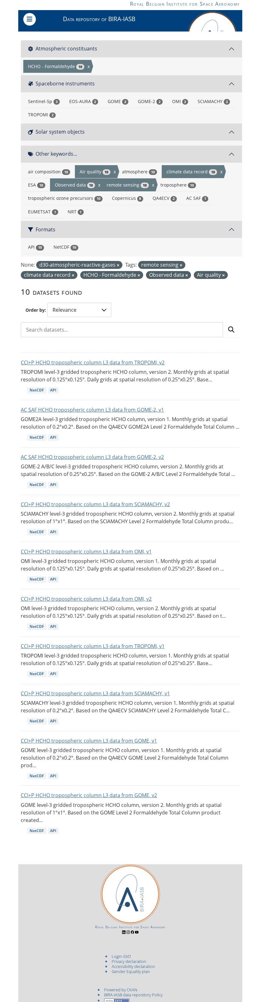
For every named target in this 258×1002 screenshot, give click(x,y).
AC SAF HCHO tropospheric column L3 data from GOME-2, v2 (92, 457)
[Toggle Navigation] (30, 19)
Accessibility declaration (133, 966)
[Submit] (231, 329)
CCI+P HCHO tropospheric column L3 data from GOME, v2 (89, 795)
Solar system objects (60, 131)
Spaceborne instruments (65, 83)
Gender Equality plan (131, 971)
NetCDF (37, 390)
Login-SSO (121, 956)
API (53, 390)
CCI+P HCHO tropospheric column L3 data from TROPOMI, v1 (93, 646)
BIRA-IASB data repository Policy (133, 995)
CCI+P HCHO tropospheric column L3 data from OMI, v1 (86, 551)
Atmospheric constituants (66, 48)
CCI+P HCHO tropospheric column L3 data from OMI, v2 (86, 598)
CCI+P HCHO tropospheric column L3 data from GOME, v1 (89, 740)
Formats (45, 229)
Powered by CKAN (120, 990)
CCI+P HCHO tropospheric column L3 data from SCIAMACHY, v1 (95, 693)
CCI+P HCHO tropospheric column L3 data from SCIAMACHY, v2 (95, 504)
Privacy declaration (129, 961)
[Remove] (118, 265)
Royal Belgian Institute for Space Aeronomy (185, 3)
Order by (35, 310)
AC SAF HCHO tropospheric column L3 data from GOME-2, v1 (92, 409)
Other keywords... (56, 153)
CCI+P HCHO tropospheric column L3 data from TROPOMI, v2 (93, 362)
